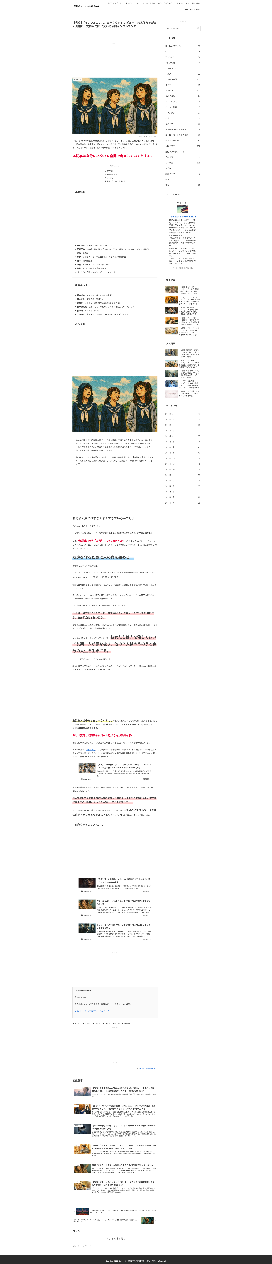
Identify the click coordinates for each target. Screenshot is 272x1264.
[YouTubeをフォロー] (182, 268)
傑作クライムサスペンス (116, 181)
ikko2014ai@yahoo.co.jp (183, 216)
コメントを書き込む (115, 1238)
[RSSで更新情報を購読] (192, 268)
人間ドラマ (98, 1023)
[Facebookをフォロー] (176, 268)
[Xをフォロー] (173, 268)
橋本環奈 (117, 1023)
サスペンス (78, 1023)
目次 (112, 166)
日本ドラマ (108, 1023)
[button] (198, 28)
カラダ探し (90, 749)
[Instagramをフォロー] (179, 268)
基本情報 (110, 171)
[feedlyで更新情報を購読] (188, 268)
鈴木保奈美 (127, 1023)
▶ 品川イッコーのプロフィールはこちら (91, 1011)
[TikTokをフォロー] (185, 268)
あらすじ (110, 177)
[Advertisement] (114, 34)
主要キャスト (112, 174)
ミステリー (88, 1023)
